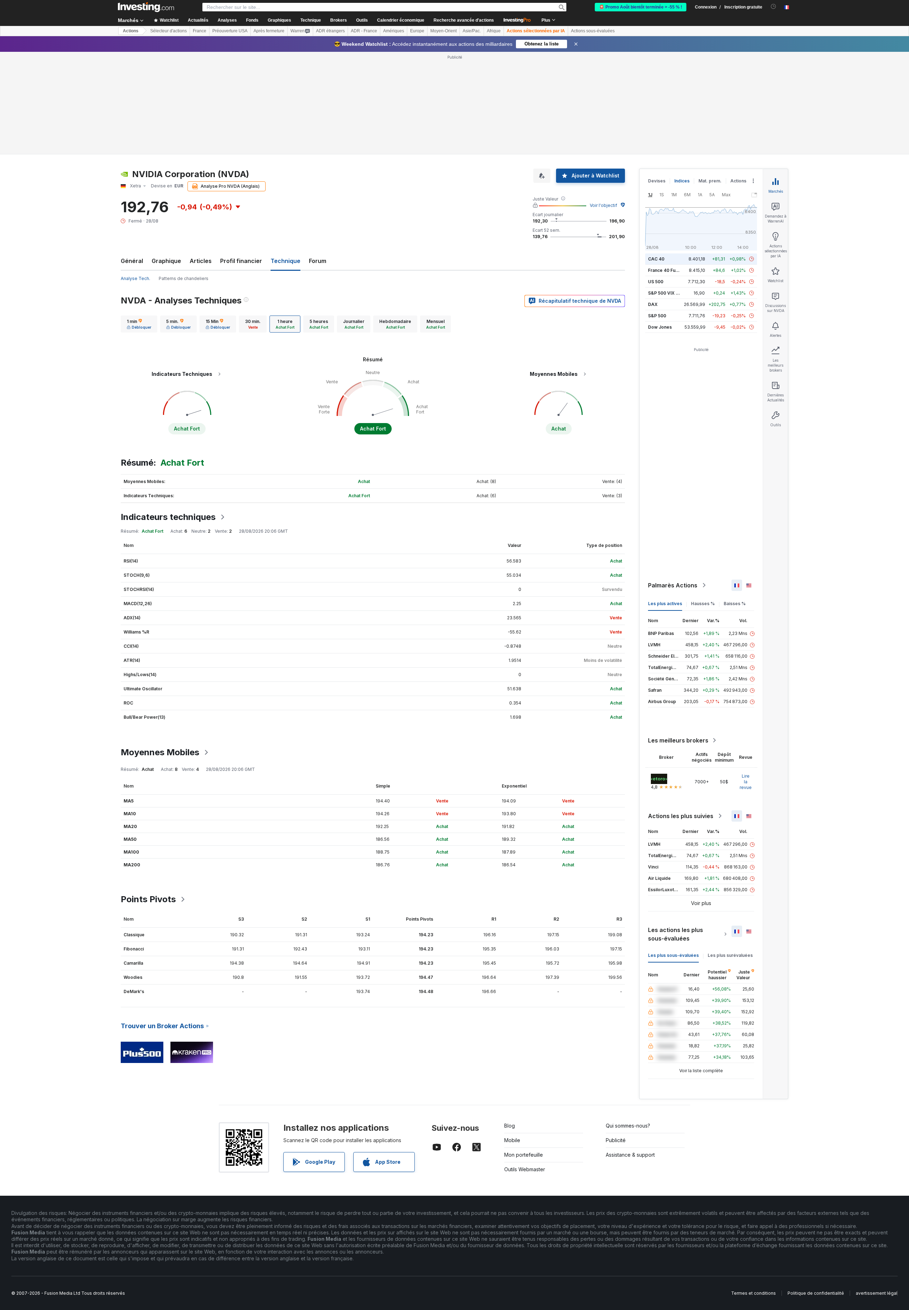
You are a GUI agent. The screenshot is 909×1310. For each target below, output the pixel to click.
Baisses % (735, 603)
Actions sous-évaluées (593, 30)
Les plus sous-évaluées (673, 955)
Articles (201, 260)
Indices (682, 180)
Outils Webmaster (524, 1169)
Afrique (494, 30)
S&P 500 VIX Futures (670, 293)
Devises (656, 180)
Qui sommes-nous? (628, 1126)
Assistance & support (630, 1155)
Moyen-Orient (443, 30)
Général (132, 260)
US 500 (655, 281)
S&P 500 (657, 315)
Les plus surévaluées (730, 955)
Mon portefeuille (523, 1155)
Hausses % (703, 603)
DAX (653, 304)
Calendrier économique (400, 20)
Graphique (166, 260)
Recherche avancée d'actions (464, 20)
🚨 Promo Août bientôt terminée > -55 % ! (640, 7)
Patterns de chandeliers (183, 278)
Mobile (512, 1140)
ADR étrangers (330, 30)
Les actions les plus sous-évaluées (675, 934)
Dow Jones (660, 327)
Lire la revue (746, 781)
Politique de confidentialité (816, 1293)
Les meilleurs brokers (678, 740)
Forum (317, 260)
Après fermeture (269, 30)
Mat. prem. (710, 180)
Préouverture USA (229, 30)
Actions (130, 30)
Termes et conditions (753, 1293)
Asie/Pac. (472, 30)
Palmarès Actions (672, 585)
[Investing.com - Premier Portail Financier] (146, 7)
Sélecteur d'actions (168, 30)
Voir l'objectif (603, 205)
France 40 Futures (667, 270)
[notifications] (773, 6)
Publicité (616, 1140)
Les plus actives (665, 603)
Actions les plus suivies (680, 816)
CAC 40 (656, 259)
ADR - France (364, 30)
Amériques (393, 30)
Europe (417, 30)
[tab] (139, 324)
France (199, 30)
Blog (509, 1126)
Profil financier (241, 260)
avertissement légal (876, 1293)
